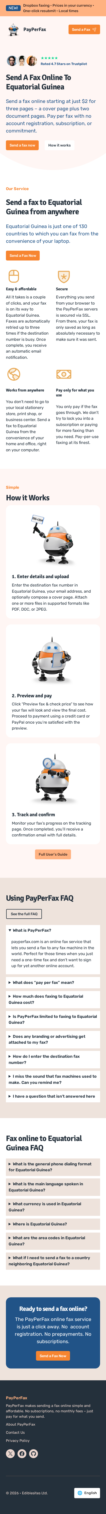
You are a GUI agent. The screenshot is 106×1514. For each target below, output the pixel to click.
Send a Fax (81, 29)
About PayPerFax (20, 1424)
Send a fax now (22, 145)
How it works (59, 145)
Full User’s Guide (53, 854)
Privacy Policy (18, 1440)
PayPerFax (34, 29)
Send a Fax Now (23, 255)
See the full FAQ (24, 914)
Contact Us (15, 1432)
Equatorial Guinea (47, 1241)
